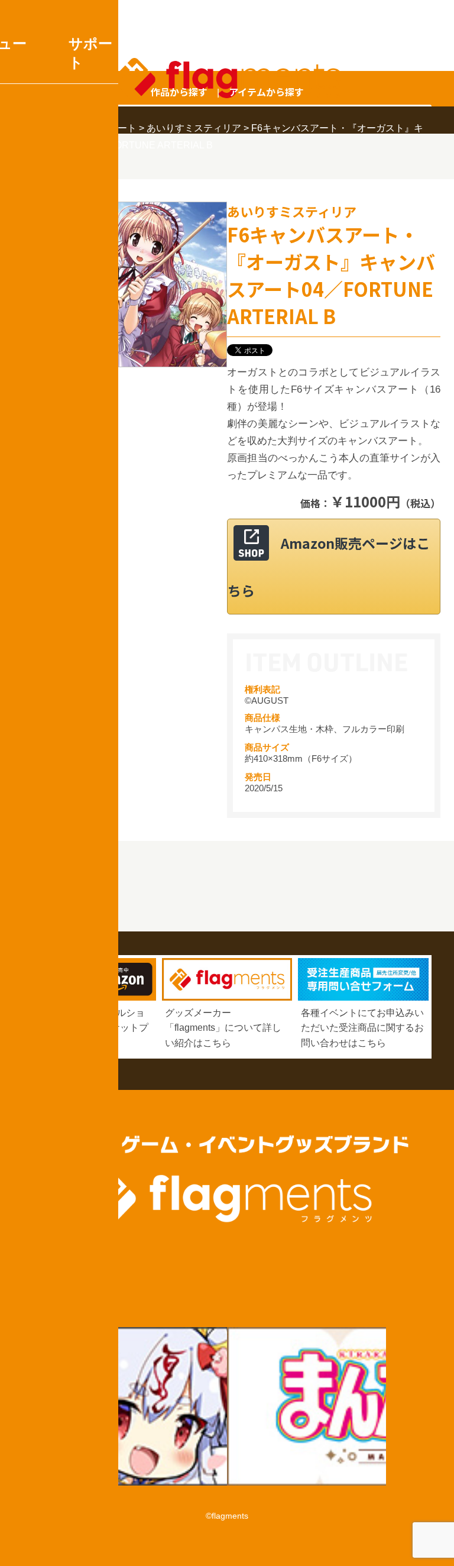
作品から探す (179, 92)
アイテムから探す (266, 92)
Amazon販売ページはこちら (329, 566)
